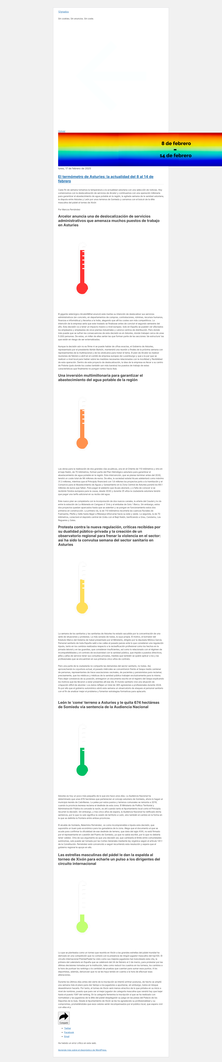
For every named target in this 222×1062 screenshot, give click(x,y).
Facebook (69, 1032)
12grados (63, 11)
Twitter (67, 1028)
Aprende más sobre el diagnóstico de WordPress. (82, 1050)
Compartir (64, 1023)
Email (66, 1036)
